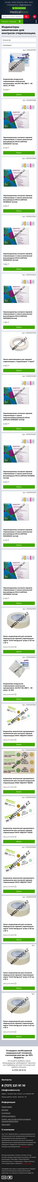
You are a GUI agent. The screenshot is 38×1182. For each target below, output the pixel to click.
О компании (6, 1113)
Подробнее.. (27, 1163)
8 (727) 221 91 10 (19, 1070)
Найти (26, 16)
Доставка (8, 2)
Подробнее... (25, 1146)
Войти (31, 2)
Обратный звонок (20, 8)
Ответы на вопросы (8, 1116)
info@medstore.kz (25, 5)
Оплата (14, 2)
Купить (19, 94)
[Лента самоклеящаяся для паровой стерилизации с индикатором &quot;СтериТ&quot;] (19, 344)
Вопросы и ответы (22, 2)
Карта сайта (6, 1124)
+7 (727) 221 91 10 (12, 5)
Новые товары (7, 1107)
